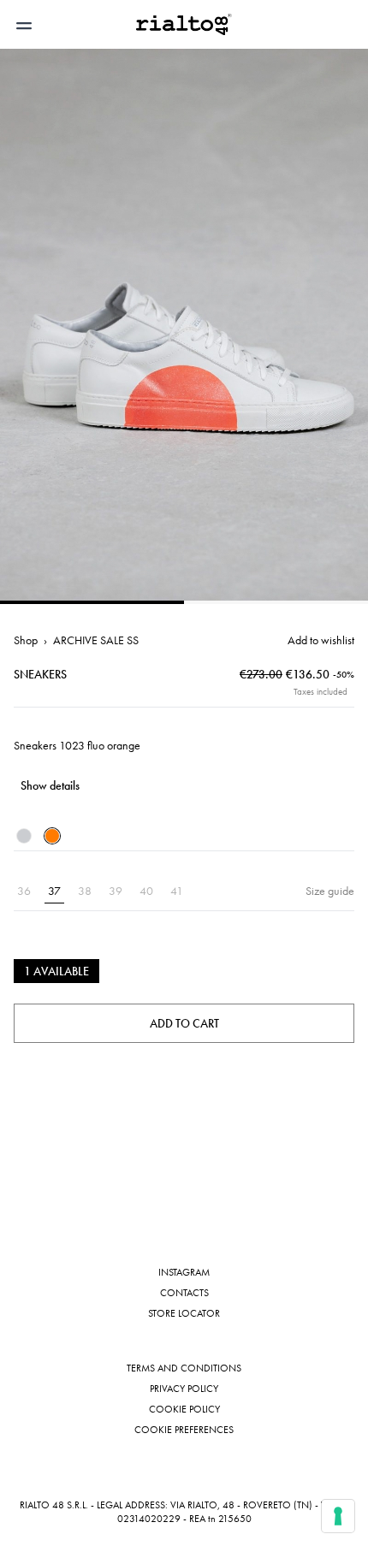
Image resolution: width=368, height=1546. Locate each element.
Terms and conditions (184, 1368)
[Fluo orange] (52, 836)
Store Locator (184, 1313)
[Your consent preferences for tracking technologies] (338, 1516)
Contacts (184, 1293)
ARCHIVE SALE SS (96, 640)
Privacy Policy (184, 1388)
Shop (26, 640)
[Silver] (24, 836)
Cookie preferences (184, 1429)
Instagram (184, 1272)
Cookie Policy (184, 1409)
